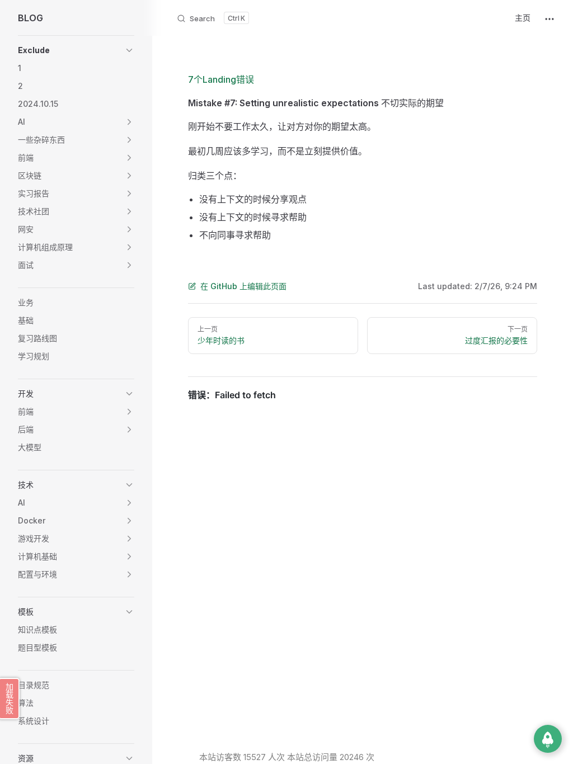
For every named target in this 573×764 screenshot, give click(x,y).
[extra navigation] (549, 18)
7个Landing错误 (221, 79)
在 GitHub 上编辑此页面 (243, 286)
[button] (129, 50)
